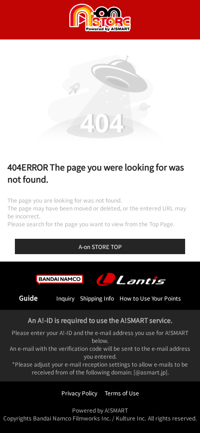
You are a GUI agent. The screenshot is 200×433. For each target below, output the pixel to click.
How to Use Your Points (150, 298)
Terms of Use (122, 393)
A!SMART (116, 410)
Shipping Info (97, 298)
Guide (28, 297)
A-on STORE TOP (100, 246)
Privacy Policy (79, 393)
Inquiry (65, 298)
